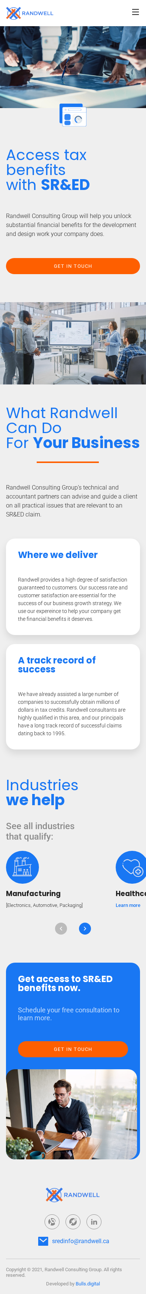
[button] (61, 929)
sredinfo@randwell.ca (80, 1241)
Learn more (128, 905)
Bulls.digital (88, 1284)
